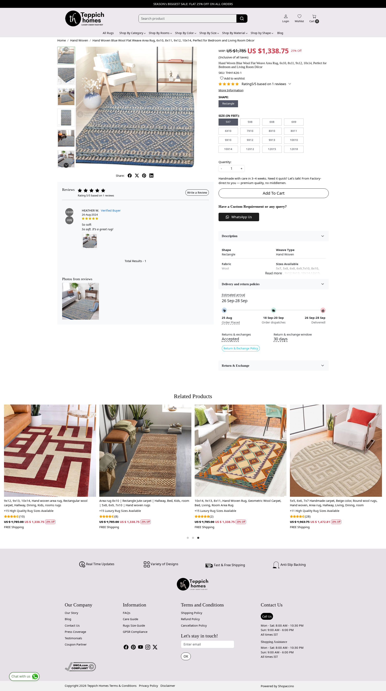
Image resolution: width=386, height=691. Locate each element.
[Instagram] (148, 647)
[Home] (85, 18)
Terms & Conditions (123, 686)
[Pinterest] (133, 647)
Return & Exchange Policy (241, 348)
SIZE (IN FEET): (229, 116)
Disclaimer (167, 686)
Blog (280, 33)
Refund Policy (190, 619)
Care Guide (130, 619)
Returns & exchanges (236, 334)
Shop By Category (131, 33)
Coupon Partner (76, 644)
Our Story (71, 613)
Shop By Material (233, 33)
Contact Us (72, 625)
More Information (231, 90)
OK (186, 656)
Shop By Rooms (159, 33)
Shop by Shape (261, 33)
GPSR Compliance (135, 632)
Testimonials (73, 638)
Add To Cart (273, 193)
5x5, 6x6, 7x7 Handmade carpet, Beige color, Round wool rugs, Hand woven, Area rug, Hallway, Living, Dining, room (165, 503)
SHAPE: (224, 97)
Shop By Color (184, 33)
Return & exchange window (293, 334)
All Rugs (108, 33)
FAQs (126, 613)
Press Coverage (75, 632)
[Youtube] (140, 647)
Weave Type (285, 250)
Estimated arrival (233, 295)
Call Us (267, 616)
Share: (120, 176)
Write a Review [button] (197, 192)
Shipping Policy (191, 613)
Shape (226, 250)
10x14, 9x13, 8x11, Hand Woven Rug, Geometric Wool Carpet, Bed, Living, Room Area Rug (69, 503)
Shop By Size (208, 33)
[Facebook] (126, 647)
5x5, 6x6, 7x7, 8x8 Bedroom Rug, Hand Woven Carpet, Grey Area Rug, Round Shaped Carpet (262, 503)
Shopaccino (286, 686)
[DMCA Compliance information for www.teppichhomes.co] (80, 666)
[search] (241, 18)
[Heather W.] (90, 241)
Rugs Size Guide (134, 625)
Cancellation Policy (194, 625)
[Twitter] (155, 647)
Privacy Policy (148, 686)
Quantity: (225, 162)
